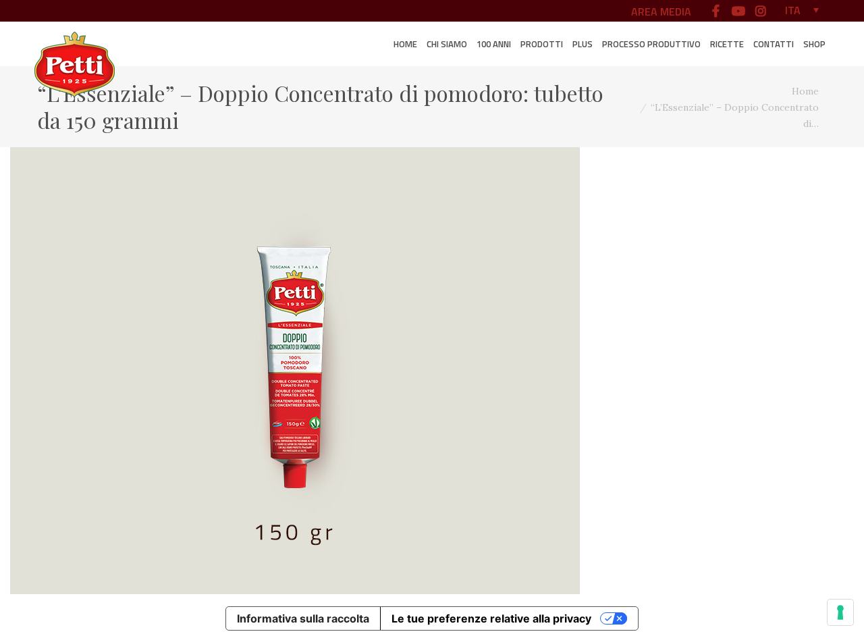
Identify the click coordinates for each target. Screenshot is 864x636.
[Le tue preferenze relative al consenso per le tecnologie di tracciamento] (840, 612)
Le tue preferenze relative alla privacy (491, 618)
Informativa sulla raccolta (303, 618)
